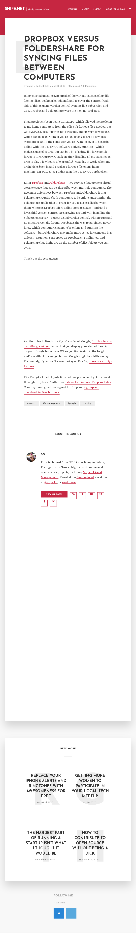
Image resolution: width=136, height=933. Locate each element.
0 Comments (90, 86)
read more (69, 482)
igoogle (72, 403)
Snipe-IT (97, 9)
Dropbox (37, 182)
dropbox (31, 403)
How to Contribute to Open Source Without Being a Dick (90, 843)
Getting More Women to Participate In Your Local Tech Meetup (90, 786)
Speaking (72, 9)
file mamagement (52, 403)
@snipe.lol (50, 482)
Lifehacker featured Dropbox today (88, 382)
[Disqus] (68, 567)
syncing (87, 403)
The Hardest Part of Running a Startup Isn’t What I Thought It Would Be (46, 843)
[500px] (71, 913)
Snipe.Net (15, 9)
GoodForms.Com (115, 9)
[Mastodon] (59, 913)
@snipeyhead (85, 477)
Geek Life (44, 86)
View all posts (54, 494)
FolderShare (57, 182)
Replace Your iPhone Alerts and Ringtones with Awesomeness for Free (46, 786)
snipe (30, 86)
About (85, 9)
